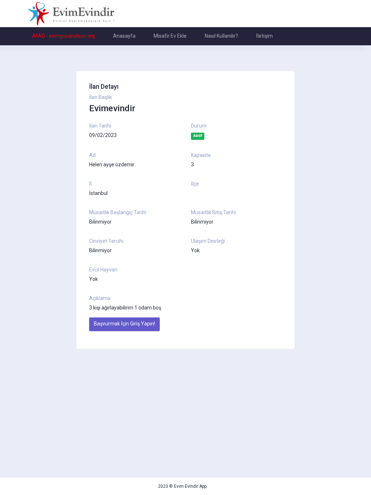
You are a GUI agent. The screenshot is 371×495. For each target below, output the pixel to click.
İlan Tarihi (100, 126)
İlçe (195, 184)
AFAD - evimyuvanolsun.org (63, 36)
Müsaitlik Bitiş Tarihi (213, 212)
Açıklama (100, 298)
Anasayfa (124, 36)
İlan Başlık (100, 97)
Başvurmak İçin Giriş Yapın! (124, 323)
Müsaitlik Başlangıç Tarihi (117, 212)
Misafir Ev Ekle (170, 36)
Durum (199, 126)
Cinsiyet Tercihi (106, 241)
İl (90, 184)
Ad (92, 155)
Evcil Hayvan (103, 270)
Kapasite (201, 155)
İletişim (264, 36)
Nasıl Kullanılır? (221, 36)
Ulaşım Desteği (208, 241)
